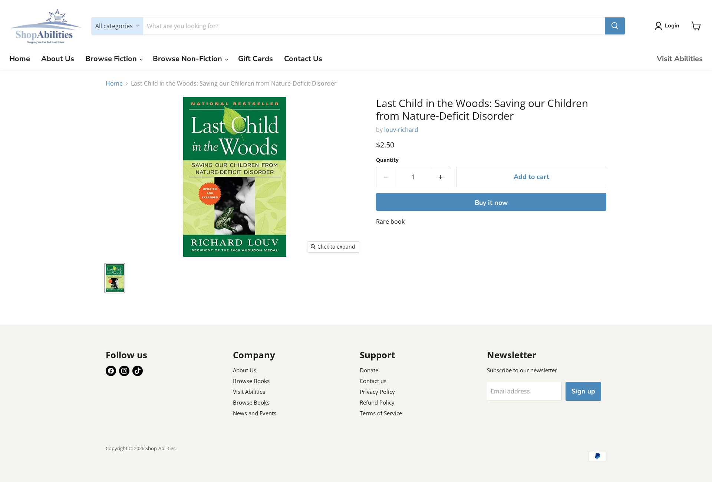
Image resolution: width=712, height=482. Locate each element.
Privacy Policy (377, 391)
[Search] (615, 25)
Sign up (583, 391)
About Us (57, 59)
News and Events (254, 413)
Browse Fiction (112, 59)
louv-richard (401, 130)
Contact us (373, 381)
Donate (369, 370)
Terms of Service (381, 413)
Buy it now (491, 202)
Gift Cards (255, 59)
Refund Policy (377, 402)
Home (19, 59)
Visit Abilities (680, 59)
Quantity (387, 160)
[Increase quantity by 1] (440, 177)
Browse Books (251, 381)
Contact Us (303, 59)
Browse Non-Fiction (188, 59)
